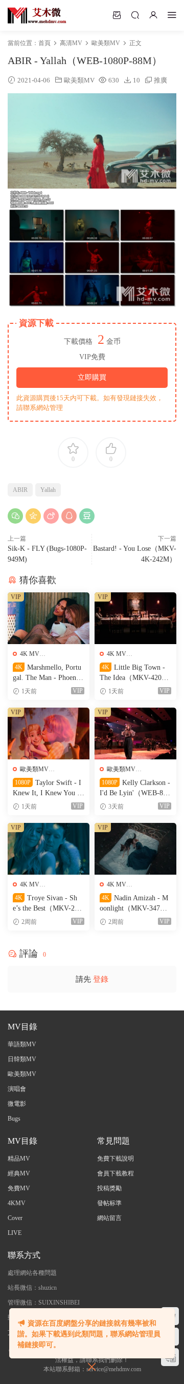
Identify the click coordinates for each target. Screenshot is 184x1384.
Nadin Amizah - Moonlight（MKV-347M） (134, 904)
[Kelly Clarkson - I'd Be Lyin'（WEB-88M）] (135, 733)
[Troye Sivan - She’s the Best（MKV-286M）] (48, 849)
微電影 (17, 1103)
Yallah (48, 489)
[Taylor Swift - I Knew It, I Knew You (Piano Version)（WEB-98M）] (48, 733)
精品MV (19, 1158)
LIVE (14, 1232)
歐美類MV (79, 80)
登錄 (100, 979)
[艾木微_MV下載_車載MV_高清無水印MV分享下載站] (37, 15)
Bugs (14, 1118)
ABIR (20, 489)
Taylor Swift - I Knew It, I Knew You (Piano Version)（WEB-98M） (48, 788)
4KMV (17, 1203)
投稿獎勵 (109, 1188)
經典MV (19, 1173)
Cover (15, 1218)
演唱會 (17, 1088)
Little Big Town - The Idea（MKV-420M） (132, 673)
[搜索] (135, 15)
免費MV (19, 1188)
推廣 (160, 80)
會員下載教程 (115, 1173)
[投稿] (116, 15)
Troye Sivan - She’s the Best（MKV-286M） (47, 904)
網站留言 (109, 1218)
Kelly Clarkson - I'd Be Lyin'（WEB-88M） (135, 788)
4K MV (29, 653)
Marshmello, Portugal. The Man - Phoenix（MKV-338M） (47, 673)
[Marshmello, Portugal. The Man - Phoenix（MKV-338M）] (48, 618)
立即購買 (92, 377)
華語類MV (22, 1044)
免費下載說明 (115, 1158)
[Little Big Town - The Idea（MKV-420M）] (135, 618)
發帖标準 (109, 1203)
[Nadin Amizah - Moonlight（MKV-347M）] (135, 849)
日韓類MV (22, 1059)
